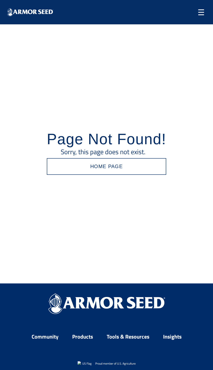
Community (46, 336)
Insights (172, 336)
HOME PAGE (106, 166)
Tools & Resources (129, 336)
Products (83, 336)
